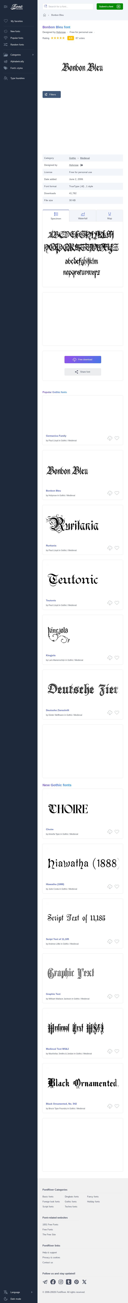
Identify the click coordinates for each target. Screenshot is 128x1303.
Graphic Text (53, 994)
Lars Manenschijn (57, 660)
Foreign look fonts (51, 1201)
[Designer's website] (80, 165)
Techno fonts (71, 1206)
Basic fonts (48, 1196)
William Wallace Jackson (60, 999)
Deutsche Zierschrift (57, 710)
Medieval (85, 158)
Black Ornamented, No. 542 (61, 1103)
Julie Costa (54, 889)
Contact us (47, 1262)
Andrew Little (54, 944)
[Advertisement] (83, 126)
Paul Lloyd (53, 440)
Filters (52, 94)
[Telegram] (45, 1284)
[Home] (44, 15)
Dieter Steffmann (56, 715)
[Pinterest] (76, 1284)
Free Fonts (47, 1229)
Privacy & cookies (51, 1257)
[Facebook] (53, 1284)
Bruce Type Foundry (58, 1108)
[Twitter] (84, 1284)
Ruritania (51, 545)
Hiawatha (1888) (55, 884)
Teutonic (51, 600)
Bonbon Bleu (53, 490)
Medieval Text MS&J (57, 1049)
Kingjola (51, 655)
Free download (85, 359)
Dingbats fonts (72, 1196)
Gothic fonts (71, 1201)
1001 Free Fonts (50, 1224)
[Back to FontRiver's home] (15, 6)
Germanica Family (56, 435)
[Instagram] (61, 1284)
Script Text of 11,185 (57, 939)
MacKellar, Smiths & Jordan (61, 1054)
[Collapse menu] (5, 6)
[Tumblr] (68, 1284)
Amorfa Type (54, 834)
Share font (85, 372)
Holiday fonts (93, 1201)
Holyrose (61, 32)
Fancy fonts (93, 1196)
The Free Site (49, 1234)
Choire (50, 829)
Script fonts (48, 1206)
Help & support (49, 1252)
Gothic (72, 158)
